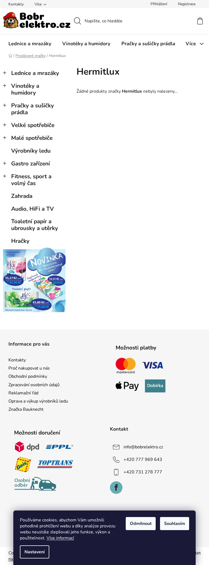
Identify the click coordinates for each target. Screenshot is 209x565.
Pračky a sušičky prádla (32, 109)
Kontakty (16, 4)
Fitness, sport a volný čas (31, 180)
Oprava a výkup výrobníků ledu (38, 401)
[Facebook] (116, 487)
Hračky (20, 241)
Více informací (60, 538)
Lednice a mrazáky (35, 73)
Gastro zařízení (30, 163)
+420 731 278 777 (143, 472)
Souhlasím (174, 524)
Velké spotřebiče (32, 125)
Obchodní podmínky (27, 376)
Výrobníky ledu (31, 151)
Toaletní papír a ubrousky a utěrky (34, 224)
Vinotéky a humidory (25, 89)
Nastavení (34, 552)
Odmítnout (141, 524)
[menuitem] (30, 43)
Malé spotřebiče (32, 138)
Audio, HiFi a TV (32, 209)
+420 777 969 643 (143, 460)
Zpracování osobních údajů (34, 385)
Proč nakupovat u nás (29, 368)
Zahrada (21, 196)
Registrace (186, 4)
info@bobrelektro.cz (143, 447)
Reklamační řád (23, 393)
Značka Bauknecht (26, 409)
